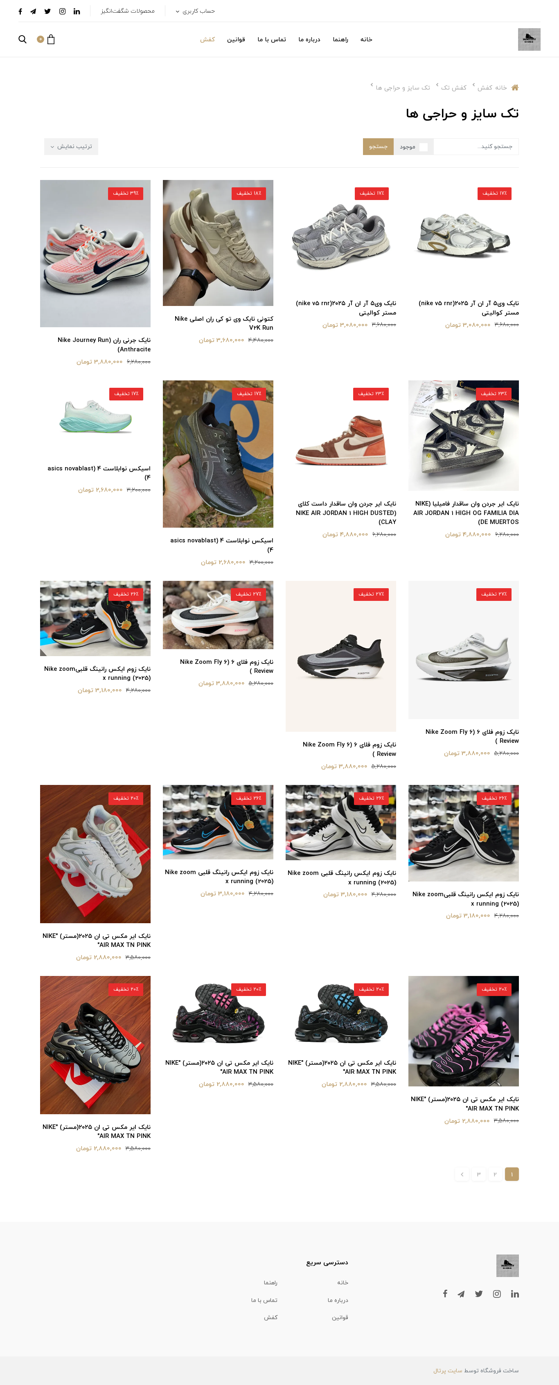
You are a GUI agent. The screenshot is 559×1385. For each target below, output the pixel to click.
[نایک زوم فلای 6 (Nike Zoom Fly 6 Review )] (463, 649)
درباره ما (309, 40)
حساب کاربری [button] (198, 11)
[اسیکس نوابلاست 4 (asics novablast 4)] (218, 453)
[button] (45, 39)
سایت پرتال (447, 1371)
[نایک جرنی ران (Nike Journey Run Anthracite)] (95, 253)
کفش (207, 40)
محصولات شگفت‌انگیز (128, 11)
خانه (366, 40)
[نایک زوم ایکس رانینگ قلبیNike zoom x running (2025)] (95, 617)
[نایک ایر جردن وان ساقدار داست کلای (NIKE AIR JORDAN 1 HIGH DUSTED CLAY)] (341, 435)
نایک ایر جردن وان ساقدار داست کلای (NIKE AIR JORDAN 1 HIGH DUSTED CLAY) (346, 513)
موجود (407, 147)
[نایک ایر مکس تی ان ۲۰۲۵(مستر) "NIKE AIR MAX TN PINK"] (95, 853)
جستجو (378, 147)
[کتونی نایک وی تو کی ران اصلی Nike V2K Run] (218, 242)
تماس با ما (271, 40)
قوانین (236, 40)
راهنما (340, 40)
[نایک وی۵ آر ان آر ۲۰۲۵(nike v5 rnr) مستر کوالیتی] (463, 234)
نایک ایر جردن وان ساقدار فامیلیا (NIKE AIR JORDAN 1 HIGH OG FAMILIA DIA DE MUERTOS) (466, 513)
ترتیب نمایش (74, 147)
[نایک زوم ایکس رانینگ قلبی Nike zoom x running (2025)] (341, 822)
